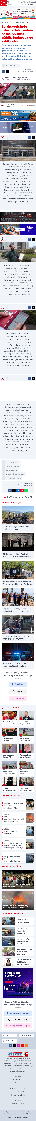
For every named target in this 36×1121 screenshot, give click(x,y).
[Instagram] (18, 1045)
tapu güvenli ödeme (13, 478)
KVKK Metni (18, 1100)
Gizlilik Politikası (18, 1092)
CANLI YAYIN (26, 1035)
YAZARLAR (9, 1041)
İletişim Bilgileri (18, 1104)
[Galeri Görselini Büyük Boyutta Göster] (18, 150)
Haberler (5, 22)
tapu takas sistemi (12, 66)
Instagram (20, 698)
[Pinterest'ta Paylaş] (22, 490)
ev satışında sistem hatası (15, 474)
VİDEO (7, 1035)
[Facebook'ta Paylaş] (3, 71)
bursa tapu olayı (12, 470)
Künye (18, 1076)
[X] (14, 1045)
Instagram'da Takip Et (20, 1026)
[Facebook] (10, 1045)
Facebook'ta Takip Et (19, 1013)
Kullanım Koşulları (18, 1088)
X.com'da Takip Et (20, 1019)
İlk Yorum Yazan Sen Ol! (19, 497)
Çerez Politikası (18, 1095)
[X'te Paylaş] (7, 71)
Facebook (19, 684)
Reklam (18, 1083)
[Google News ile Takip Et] (30, 105)
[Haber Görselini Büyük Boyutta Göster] (18, 93)
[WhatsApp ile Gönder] (26, 490)
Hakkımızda (18, 1079)
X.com (19, 691)
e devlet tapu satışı (13, 466)
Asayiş (12, 22)
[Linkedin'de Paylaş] (18, 490)
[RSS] (26, 1045)
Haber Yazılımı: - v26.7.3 (18, 1118)
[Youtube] (22, 1045)
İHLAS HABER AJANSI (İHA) (10, 105)
